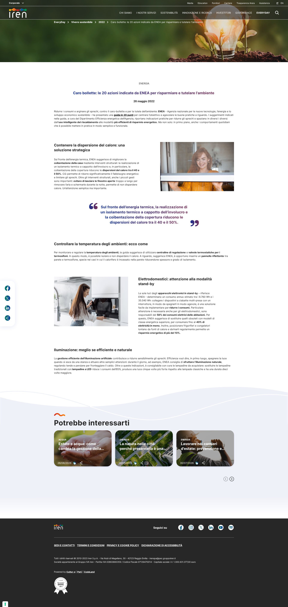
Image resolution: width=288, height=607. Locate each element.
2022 (102, 22)
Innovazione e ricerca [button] (197, 12)
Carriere (228, 3)
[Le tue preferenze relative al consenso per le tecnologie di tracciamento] (5, 604)
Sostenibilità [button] (169, 12)
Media (190, 3)
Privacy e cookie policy (123, 545)
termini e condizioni (90, 545)
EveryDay (60, 22)
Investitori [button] (223, 12)
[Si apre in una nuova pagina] (61, 593)
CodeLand (89, 572)
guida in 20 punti (123, 114)
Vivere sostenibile (82, 22)
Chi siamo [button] (125, 12)
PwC (79, 572)
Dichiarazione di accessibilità (161, 545)
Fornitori (216, 3)
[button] (277, 13)
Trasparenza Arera (246, 3)
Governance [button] (243, 12)
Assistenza (264, 3)
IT (277, 3)
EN (282, 3)
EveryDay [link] (263, 12)
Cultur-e (70, 572)
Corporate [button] (14, 3)
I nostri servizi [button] (146, 12)
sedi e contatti (64, 545)
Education (202, 3)
